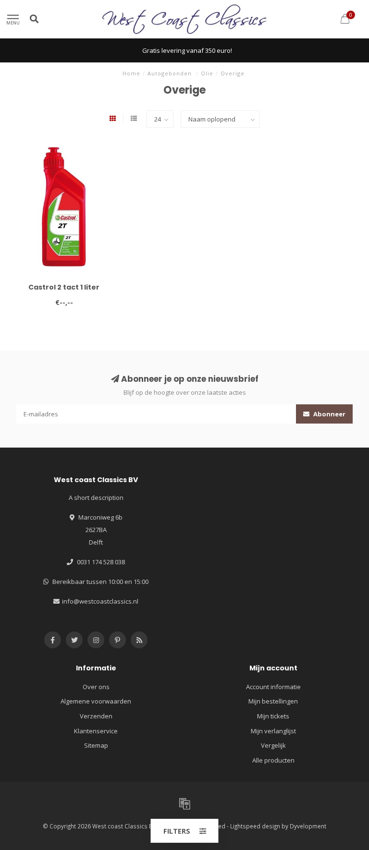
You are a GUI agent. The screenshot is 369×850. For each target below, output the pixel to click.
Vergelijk (273, 745)
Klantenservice (96, 731)
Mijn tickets (273, 716)
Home (131, 73)
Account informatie (273, 686)
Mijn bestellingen (273, 701)
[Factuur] (184, 803)
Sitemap (96, 745)
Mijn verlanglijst (273, 731)
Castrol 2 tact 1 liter (63, 287)
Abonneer (328, 414)
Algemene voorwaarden (96, 701)
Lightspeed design (255, 826)
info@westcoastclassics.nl (100, 601)
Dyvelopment (308, 826)
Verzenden (96, 716)
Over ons (96, 686)
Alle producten (273, 760)
